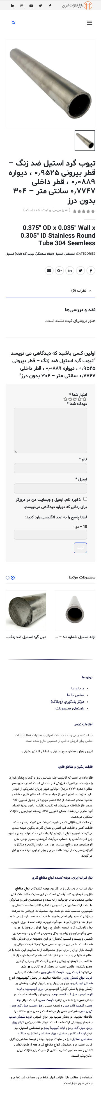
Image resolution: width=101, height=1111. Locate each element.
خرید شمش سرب (20, 1017)
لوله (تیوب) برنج (54, 1028)
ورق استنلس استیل (42, 1033)
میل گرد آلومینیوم (65, 994)
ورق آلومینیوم (34, 989)
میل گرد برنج (76, 1028)
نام (83, 459)
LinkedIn (69, 270)
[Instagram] (22, 5)
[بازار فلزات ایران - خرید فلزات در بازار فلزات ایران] (77, 5)
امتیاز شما (78, 394)
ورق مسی (36, 1005)
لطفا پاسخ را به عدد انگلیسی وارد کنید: (56, 517)
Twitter (80, 270)
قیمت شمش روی (52, 972)
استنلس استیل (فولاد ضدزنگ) (55, 254)
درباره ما (77, 688)
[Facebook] (50, 5)
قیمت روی (73, 972)
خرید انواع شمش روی (78, 978)
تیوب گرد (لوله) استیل (20, 254)
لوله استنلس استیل (72, 1033)
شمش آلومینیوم (82, 983)
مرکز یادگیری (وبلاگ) (67, 701)
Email (49, 270)
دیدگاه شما (77, 404)
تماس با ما (75, 695)
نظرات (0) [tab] (78, 290)
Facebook (90, 270)
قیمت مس (46, 1000)
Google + (59, 270)
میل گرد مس (19, 1005)
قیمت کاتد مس (73, 1005)
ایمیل (81, 479)
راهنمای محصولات (70, 708)
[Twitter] (40, 5)
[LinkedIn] (13, 5)
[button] (12, 577)
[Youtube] (31, 5)
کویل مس (86, 1011)
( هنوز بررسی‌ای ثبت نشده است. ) (46, 210)
